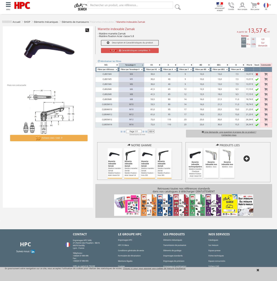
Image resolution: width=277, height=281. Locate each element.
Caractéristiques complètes (134, 50)
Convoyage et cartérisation (174, 266)
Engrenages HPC (125, 240)
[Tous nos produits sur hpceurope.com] (229, 205)
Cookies (121, 266)
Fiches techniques (216, 255)
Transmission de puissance (174, 245)
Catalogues (213, 240)
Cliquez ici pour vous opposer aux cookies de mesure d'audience (154, 268)
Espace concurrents (216, 261)
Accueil (16, 21)
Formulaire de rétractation (129, 255)
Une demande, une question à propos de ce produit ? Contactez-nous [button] (230, 133)
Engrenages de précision (173, 261)
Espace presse (214, 250)
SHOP (27, 21)
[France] (266, 5)
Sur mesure (213, 245)
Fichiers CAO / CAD (51, 137)
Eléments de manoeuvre (75, 21)
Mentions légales (125, 261)
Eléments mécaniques (46, 21)
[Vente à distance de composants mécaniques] (22, 5)
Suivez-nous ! (23, 251)
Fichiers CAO (213, 266)
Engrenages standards (173, 255)
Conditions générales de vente (131, 250)
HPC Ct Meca (123, 245)
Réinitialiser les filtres (110, 61)
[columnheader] (107, 65)
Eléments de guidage (172, 250)
